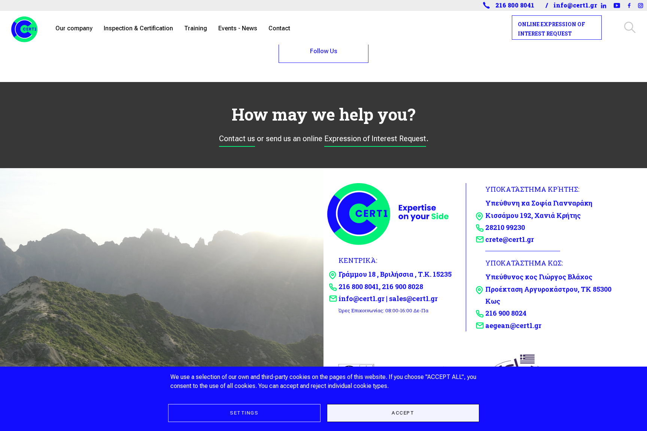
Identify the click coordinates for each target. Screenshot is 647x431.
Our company (73, 28)
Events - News (237, 28)
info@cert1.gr (575, 5)
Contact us (237, 138)
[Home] (27, 27)
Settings (244, 413)
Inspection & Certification (138, 28)
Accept (403, 413)
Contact (279, 28)
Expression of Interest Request (375, 138)
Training (195, 28)
